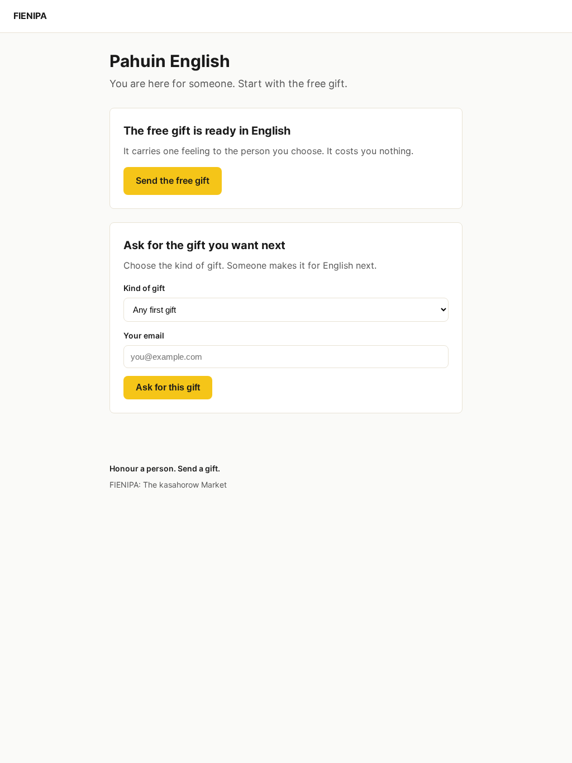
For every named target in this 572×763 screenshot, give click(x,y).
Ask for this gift (168, 387)
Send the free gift (172, 180)
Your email (143, 335)
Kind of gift (144, 288)
